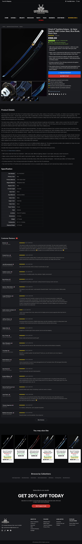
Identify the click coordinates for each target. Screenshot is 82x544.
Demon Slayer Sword (74, 523)
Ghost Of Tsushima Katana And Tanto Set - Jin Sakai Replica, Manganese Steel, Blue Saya (7, 451)
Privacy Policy (46, 527)
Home (4, 26)
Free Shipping (8, 456)
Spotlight (32, 530)
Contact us (33, 523)
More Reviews (41, 419)
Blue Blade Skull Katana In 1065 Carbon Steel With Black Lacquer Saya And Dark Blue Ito (21, 451)
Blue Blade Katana (25, 477)
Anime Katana (33, 477)
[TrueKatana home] (41, 9)
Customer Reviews (35, 528)
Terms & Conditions (47, 525)
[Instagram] (2, 530)
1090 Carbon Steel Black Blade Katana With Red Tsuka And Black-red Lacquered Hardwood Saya (34, 451)
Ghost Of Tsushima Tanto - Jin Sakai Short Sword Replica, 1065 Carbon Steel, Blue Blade (74, 451)
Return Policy (46, 523)
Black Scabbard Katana (42, 477)
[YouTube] (7, 530)
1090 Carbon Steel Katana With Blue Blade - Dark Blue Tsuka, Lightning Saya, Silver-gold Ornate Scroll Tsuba (61, 451)
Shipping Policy (46, 521)
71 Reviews (57, 35)
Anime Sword (72, 525)
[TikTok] (5, 530)
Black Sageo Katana (16, 477)
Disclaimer (58, 521)
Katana (21, 26)
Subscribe (33, 525)
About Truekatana (34, 521)
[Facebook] (10, 530)
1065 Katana (51, 477)
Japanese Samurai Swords (12, 26)
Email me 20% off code (55, 91)
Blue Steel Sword (66, 477)
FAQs (32, 527)
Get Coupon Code (41, 506)
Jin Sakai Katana (11, 150)
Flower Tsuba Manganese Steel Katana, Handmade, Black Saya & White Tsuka (48, 451)
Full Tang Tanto (58, 477)
